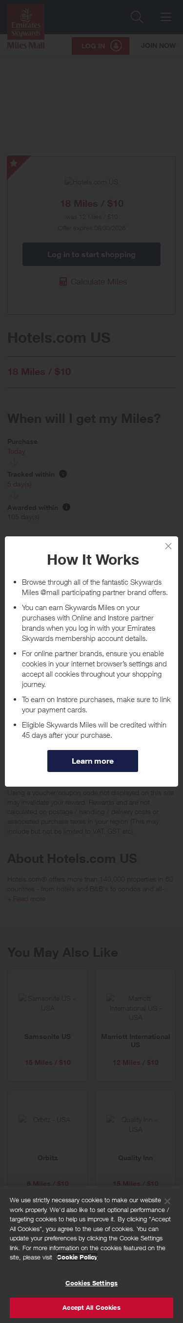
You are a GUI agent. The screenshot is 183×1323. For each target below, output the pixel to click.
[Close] (168, 546)
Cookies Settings (91, 1283)
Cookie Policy (77, 1257)
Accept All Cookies (91, 1307)
